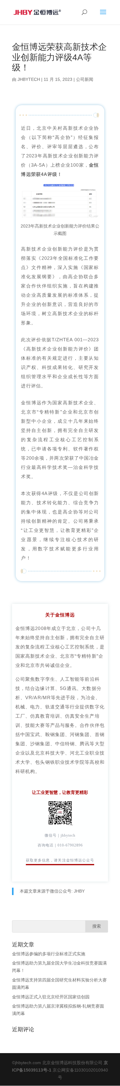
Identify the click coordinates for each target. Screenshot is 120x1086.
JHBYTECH (29, 79)
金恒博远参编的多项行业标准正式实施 (48, 953)
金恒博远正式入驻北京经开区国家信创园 (51, 996)
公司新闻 (84, 79)
